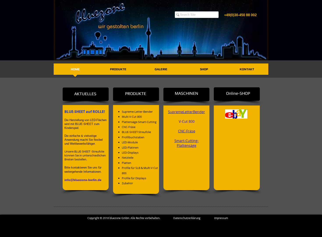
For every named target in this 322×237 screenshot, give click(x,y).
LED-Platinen (130, 147)
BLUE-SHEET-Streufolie (136, 132)
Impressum (221, 218)
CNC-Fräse (128, 127)
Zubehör (127, 183)
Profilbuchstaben (133, 137)
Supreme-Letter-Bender (137, 112)
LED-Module (130, 142)
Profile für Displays (134, 178)
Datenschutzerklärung (193, 218)
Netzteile (127, 158)
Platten (126, 163)
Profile (126, 168)
